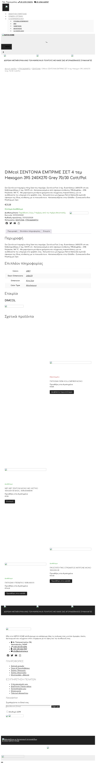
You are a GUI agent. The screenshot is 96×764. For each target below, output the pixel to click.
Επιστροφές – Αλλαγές (20, 675)
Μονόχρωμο (31, 285)
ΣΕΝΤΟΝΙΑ (36, 69)
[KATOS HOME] (8, 35)
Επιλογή (9, 501)
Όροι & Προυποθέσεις (20, 668)
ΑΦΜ (15, 23)
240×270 (29, 276)
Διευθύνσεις (18, 28)
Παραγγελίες (18, 26)
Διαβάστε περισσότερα (61, 392)
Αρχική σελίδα (10, 69)
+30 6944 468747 (42, 2)
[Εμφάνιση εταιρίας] (25, 475)
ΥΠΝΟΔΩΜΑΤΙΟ (24, 69)
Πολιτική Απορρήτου (19, 693)
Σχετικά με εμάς (17, 666)
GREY (28, 271)
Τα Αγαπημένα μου (18, 689)
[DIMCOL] (79, 215)
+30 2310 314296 (26, 2)
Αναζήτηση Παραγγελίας (17, 14)
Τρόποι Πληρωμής (18, 670)
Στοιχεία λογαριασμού (21, 21)
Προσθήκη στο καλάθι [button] (16, 593)
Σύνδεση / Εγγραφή (15, 16)
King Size (30, 281)
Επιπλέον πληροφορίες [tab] (30, 231)
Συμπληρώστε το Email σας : (17, 702)
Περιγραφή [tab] (12, 231)
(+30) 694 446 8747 (19, 649)
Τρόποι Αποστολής (18, 673)
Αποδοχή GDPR (15, 712)
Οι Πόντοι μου (19, 31)
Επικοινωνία (16, 691)
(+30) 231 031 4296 (20, 647)
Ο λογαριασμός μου (16, 18)
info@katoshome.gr (20, 651)
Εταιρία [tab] (46, 231)
